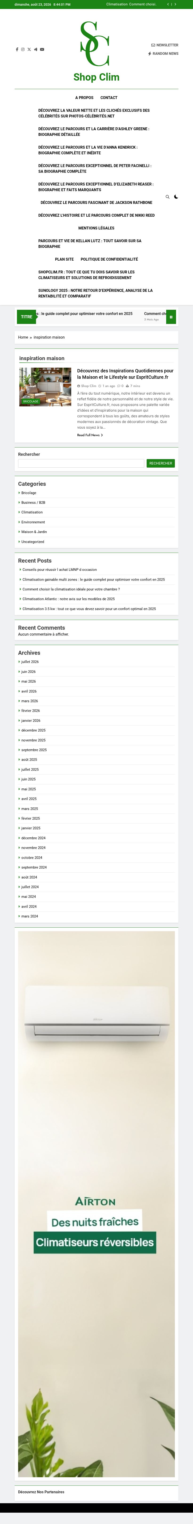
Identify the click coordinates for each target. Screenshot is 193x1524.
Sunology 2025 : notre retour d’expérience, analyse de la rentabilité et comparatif (95, 293)
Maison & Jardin (34, 532)
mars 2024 (29, 916)
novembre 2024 (33, 848)
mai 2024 (28, 897)
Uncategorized (32, 542)
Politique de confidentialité (109, 259)
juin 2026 (28, 672)
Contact (109, 97)
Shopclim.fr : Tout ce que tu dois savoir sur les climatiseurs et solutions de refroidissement (86, 275)
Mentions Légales (96, 228)
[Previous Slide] (168, 4)
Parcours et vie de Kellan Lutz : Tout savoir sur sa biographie (89, 244)
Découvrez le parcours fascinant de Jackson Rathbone (96, 202)
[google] (35, 49)
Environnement (33, 522)
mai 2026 (28, 681)
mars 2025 (29, 809)
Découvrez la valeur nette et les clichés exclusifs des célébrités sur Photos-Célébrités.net (94, 113)
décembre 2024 (33, 838)
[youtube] (42, 49)
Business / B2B (33, 502)
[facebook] (17, 49)
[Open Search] (167, 197)
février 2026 (30, 711)
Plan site (64, 259)
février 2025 (30, 818)
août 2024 (29, 877)
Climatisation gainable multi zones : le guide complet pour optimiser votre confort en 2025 (94, 579)
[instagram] (23, 49)
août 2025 (29, 760)
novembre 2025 (33, 740)
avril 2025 (28, 799)
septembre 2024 (34, 867)
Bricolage (30, 401)
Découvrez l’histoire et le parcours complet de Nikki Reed (96, 215)
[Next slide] (175, 4)
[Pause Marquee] (171, 317)
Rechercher (29, 454)
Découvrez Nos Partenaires (41, 1492)
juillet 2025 (30, 769)
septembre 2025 (34, 750)
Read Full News (88, 435)
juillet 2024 (30, 887)
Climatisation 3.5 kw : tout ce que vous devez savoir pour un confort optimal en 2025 (89, 609)
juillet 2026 (30, 662)
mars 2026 (29, 701)
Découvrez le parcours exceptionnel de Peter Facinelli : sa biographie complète (95, 169)
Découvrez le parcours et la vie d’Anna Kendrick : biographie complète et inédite (88, 150)
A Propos (84, 97)
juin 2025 (28, 779)
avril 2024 (28, 906)
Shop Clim (96, 77)
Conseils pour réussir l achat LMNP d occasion (60, 570)
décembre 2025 (33, 730)
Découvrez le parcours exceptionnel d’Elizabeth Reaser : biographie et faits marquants (96, 187)
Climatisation (32, 512)
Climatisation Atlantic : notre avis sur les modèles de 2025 (134, 4)
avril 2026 (28, 691)
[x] (29, 49)
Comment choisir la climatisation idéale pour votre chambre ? (71, 589)
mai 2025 (28, 789)
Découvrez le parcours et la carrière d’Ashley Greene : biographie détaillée (93, 132)
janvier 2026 (30, 721)
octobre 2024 (31, 858)
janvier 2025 (30, 828)
